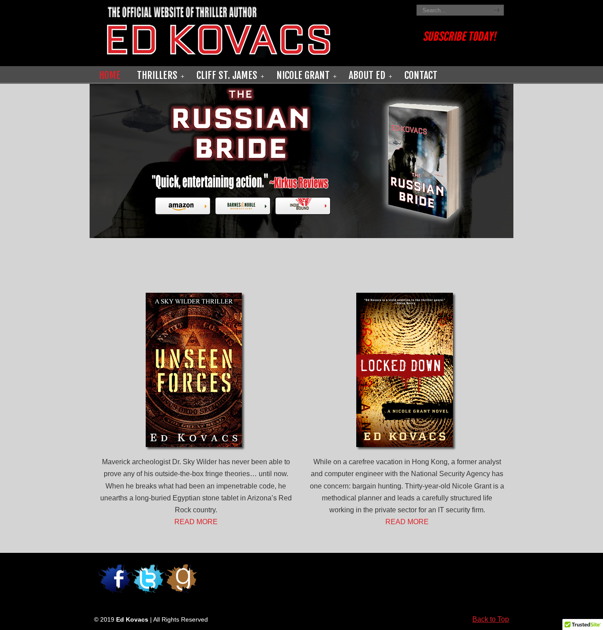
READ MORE (196, 522)
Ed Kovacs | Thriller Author (252, 30)
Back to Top (490, 619)
